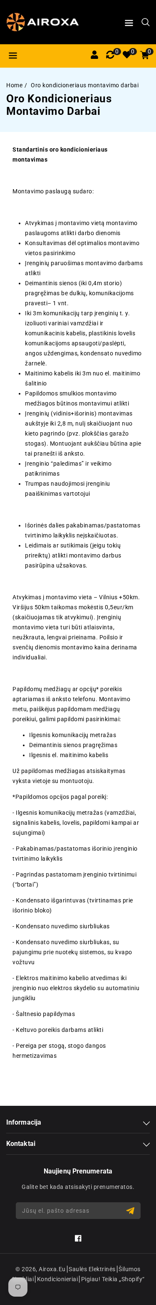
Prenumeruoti (131, 1210)
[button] (129, 24)
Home (14, 85)
